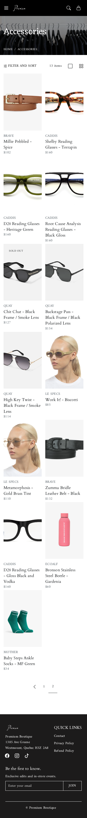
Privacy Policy (64, 743)
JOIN (72, 786)
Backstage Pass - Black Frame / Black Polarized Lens (62, 317)
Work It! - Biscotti (61, 399)
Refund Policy (64, 751)
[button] (8, 8)
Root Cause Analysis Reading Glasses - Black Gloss (63, 229)
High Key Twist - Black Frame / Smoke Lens (22, 405)
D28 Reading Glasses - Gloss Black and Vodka (21, 576)
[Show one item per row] (70, 66)
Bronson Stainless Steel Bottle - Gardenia (60, 576)
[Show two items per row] (81, 66)
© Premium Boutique (41, 808)
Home (8, 49)
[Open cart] (78, 8)
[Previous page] (34, 687)
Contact (59, 736)
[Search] (69, 8)
